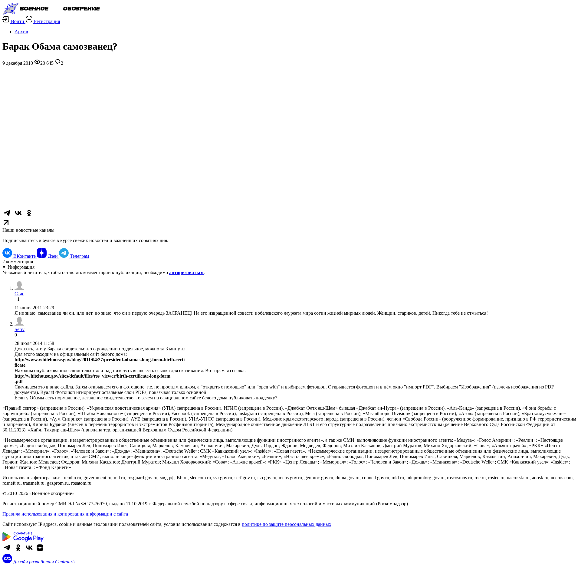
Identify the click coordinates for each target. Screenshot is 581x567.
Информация (21, 267)
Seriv (20, 329)
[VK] (29, 550)
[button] (13, 21)
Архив (21, 31)
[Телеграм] (7, 550)
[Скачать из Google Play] (23, 539)
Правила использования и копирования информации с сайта (65, 513)
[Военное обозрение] (51, 12)
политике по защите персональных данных (286, 524)
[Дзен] (40, 550)
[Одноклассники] (18, 550)
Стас (19, 293)
